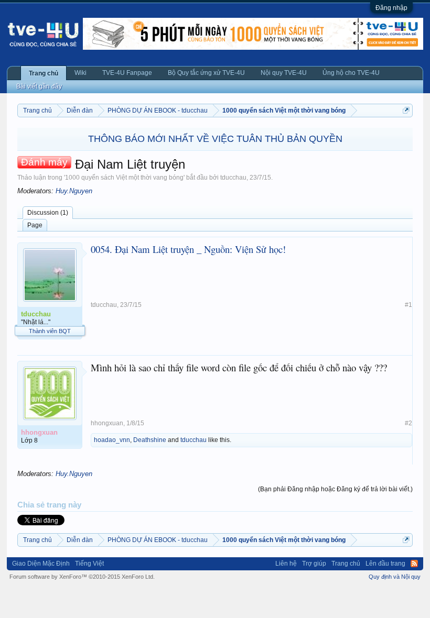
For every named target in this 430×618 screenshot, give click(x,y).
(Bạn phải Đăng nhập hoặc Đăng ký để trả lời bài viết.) (335, 489)
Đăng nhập (391, 8)
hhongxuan (107, 423)
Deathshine (149, 440)
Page (34, 225)
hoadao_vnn (112, 440)
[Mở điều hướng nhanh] (406, 110)
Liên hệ (286, 563)
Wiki (80, 72)
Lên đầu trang (385, 563)
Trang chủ (43, 73)
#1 (408, 304)
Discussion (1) (47, 212)
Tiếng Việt (89, 563)
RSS (414, 563)
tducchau (233, 177)
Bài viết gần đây (39, 86)
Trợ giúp (314, 563)
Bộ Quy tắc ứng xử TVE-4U (206, 72)
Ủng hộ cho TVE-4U (351, 72)
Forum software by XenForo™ (82, 576)
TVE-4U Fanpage (127, 72)
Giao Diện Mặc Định (41, 563)
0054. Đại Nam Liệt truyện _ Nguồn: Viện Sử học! (188, 249)
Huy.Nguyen (74, 191)
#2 (408, 423)
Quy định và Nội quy (395, 576)
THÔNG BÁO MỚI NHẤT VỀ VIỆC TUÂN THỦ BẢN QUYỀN (215, 139)
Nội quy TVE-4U (284, 72)
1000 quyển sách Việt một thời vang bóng (124, 177)
